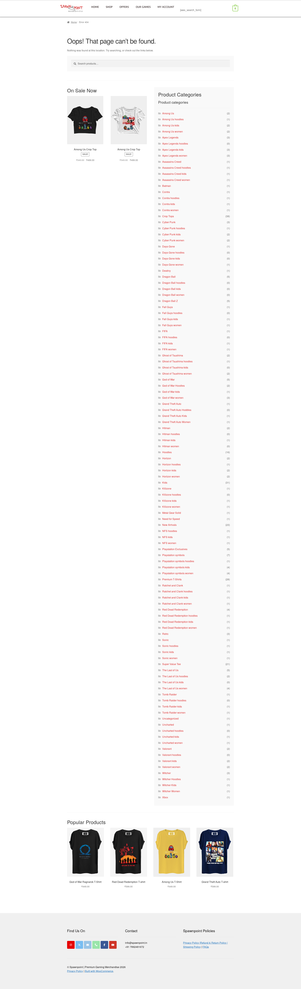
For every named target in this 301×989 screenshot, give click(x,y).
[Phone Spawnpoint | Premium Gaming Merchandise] (96, 945)
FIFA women (169, 349)
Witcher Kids (169, 785)
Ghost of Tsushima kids (175, 367)
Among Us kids (170, 125)
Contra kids (168, 204)
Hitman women (170, 446)
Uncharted (168, 724)
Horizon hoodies (171, 464)
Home (95, 6)
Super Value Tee (171, 664)
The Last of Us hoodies (175, 676)
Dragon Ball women (173, 295)
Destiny (166, 270)
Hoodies (167, 452)
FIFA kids (167, 343)
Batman (166, 186)
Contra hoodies (170, 198)
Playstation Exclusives (174, 549)
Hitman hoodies (171, 434)
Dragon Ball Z (170, 301)
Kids (164, 482)
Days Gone (168, 246)
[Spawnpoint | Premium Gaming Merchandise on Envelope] (87, 945)
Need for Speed (171, 519)
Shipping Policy (192, 947)
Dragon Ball (169, 276)
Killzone (166, 488)
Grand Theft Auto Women (176, 422)
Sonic (165, 640)
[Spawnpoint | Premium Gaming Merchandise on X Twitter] (79, 945)
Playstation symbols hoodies (178, 561)
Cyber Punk (168, 222)
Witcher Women (171, 791)
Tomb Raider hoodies (174, 700)
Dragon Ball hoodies (173, 283)
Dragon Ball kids (171, 289)
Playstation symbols (173, 555)
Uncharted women (172, 743)
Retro (165, 634)
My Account (166, 6)
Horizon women (171, 476)
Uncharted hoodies (172, 731)
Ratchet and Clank (172, 585)
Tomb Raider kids (172, 706)
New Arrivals (169, 525)
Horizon (166, 458)
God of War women (172, 397)
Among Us (168, 113)
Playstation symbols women (177, 573)
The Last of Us (170, 670)
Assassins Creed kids (174, 174)
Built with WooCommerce (99, 971)
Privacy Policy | (191, 943)
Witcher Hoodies (171, 779)
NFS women (169, 543)
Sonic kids (168, 652)
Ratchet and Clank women (177, 603)
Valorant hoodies (171, 755)
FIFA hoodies (169, 337)
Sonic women (169, 658)
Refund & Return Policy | (214, 943)
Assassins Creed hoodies (176, 167)
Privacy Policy (75, 971)
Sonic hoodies (170, 646)
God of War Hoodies (173, 385)
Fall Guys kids (170, 319)
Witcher (166, 773)
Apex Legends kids (173, 149)
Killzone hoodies (171, 494)
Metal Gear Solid (171, 513)
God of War (168, 379)
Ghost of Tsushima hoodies (177, 361)
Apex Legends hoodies (175, 143)
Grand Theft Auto (171, 404)
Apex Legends (170, 137)
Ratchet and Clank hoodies (177, 591)
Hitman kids (168, 440)
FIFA (165, 331)
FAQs (206, 947)
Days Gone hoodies (173, 252)
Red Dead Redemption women (179, 627)
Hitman (166, 428)
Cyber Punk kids (171, 234)
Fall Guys (167, 307)
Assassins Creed (171, 161)
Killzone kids (169, 500)
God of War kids (171, 392)
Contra (166, 192)
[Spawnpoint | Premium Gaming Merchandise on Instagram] (71, 945)
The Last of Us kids (173, 682)
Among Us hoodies (173, 119)
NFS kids (167, 537)
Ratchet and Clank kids (175, 597)
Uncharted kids (170, 736)
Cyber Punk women (173, 240)
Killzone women (171, 506)
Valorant (167, 749)
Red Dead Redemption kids (177, 622)
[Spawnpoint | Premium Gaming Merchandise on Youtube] (113, 945)
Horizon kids (169, 470)
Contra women (170, 210)
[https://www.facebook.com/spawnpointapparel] (104, 945)
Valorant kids (169, 761)
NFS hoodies (169, 531)
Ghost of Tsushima (172, 355)
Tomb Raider (169, 694)
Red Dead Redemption (175, 609)
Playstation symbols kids (176, 567)
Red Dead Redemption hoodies (180, 615)
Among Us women (172, 131)
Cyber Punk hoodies (173, 228)
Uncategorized (170, 718)
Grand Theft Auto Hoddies (176, 410)
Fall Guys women (172, 325)
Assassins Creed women (176, 180)
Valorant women (171, 767)
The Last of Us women (174, 688)
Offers (124, 6)
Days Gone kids (171, 258)
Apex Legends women (174, 155)
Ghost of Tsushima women (177, 373)
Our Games (143, 6)
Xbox (165, 797)
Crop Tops (168, 216)
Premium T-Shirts (172, 579)
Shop (109, 6)
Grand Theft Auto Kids (174, 416)
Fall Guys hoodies (172, 313)
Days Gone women (173, 264)
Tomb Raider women (173, 712)
